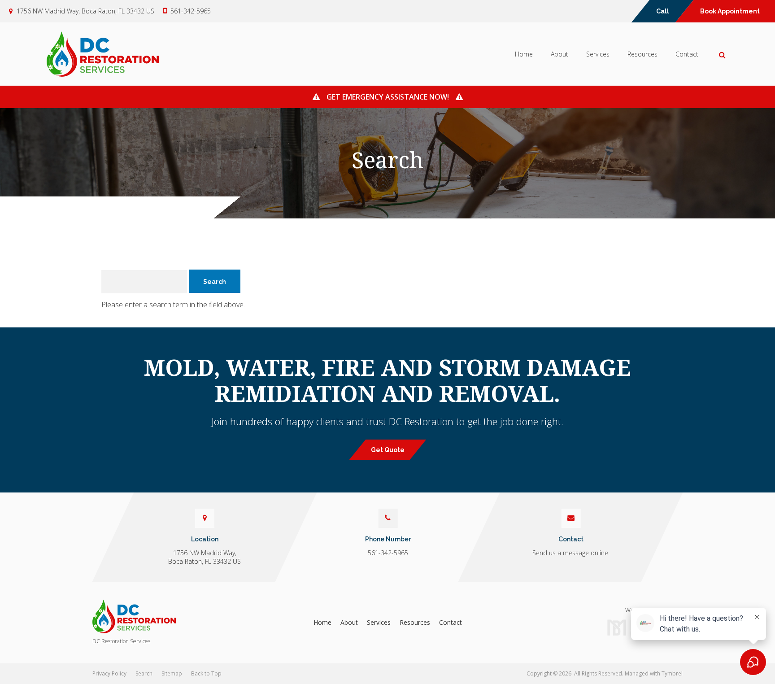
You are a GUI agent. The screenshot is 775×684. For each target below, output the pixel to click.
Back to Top (206, 673)
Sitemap (171, 673)
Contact (686, 54)
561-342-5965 (190, 11)
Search (143, 673)
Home (524, 54)
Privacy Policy (109, 673)
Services (598, 54)
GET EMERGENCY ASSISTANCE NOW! (388, 97)
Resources (642, 54)
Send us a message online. (571, 553)
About (559, 54)
